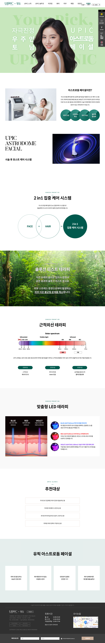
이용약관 (14, 625)
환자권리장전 (25, 623)
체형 (72, 4)
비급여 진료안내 (25, 625)
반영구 (80, 4)
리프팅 (50, 4)
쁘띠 (58, 4)
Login (83, 5)
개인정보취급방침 (14, 623)
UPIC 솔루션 (39, 4)
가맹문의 (30, 611)
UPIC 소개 (27, 4)
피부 (65, 4)
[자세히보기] (72, 638)
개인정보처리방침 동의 (69, 638)
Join (88, 5)
